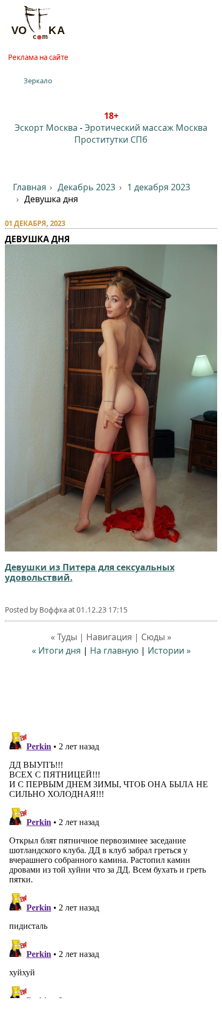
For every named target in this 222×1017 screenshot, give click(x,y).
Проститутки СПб (111, 139)
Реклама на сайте (38, 57)
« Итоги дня (56, 650)
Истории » (169, 650)
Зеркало (38, 80)
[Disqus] (111, 863)
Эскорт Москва (46, 128)
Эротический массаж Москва (146, 128)
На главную (114, 650)
